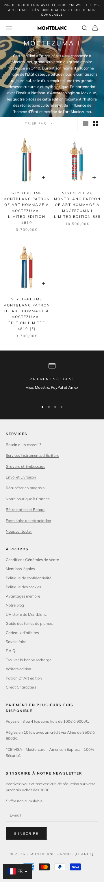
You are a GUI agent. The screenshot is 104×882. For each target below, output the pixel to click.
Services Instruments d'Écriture (32, 455)
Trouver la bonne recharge (28, 660)
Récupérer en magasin (25, 487)
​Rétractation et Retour (25, 509)
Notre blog (15, 605)
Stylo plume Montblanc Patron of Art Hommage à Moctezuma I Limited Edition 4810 (26, 208)
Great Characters (21, 687)
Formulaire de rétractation (28, 520)
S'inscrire (26, 833)
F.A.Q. (11, 650)
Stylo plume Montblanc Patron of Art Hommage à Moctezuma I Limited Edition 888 (77, 205)
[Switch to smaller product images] (95, 124)
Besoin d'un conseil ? (23, 444)
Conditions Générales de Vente (32, 559)
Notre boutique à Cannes (27, 498)
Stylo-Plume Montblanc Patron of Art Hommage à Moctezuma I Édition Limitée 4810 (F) (26, 314)
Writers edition (18, 668)
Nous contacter (19, 531)
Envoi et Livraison (21, 477)
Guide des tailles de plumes (29, 623)
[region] (52, 379)
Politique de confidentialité (28, 578)
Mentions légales (20, 568)
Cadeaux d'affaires (22, 632)
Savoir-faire (16, 641)
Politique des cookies (23, 587)
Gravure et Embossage (25, 466)
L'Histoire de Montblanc (26, 614)
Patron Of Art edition (24, 678)
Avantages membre (23, 596)
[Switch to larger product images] (85, 124)
